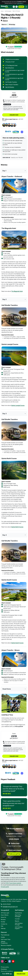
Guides (3, 937)
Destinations (18, 913)
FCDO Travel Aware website (13, 883)
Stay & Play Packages (18, 915)
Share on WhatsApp (8, 24)
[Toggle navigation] (26, 7)
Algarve (5, 20)
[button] (16, 7)
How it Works (4, 915)
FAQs (19, 846)
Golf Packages (8, 11)
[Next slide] (25, 35)
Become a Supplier (6, 945)
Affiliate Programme (4, 942)
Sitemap (3, 928)
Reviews (3, 919)
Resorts (17, 921)
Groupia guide (5, 886)
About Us (3, 917)
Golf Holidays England (19, 927)
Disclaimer (4, 969)
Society (3, 921)
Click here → (20, 3)
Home (2, 11)
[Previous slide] (3, 35)
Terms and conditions (7, 971)
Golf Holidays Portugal (19, 923)
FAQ (2, 926)
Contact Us (4, 924)
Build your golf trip (14, 854)
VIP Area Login (5, 913)
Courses (17, 919)
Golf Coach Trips (5, 939)
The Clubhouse (5, 935)
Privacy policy (5, 967)
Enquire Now (14, 115)
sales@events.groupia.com (10, 906)
